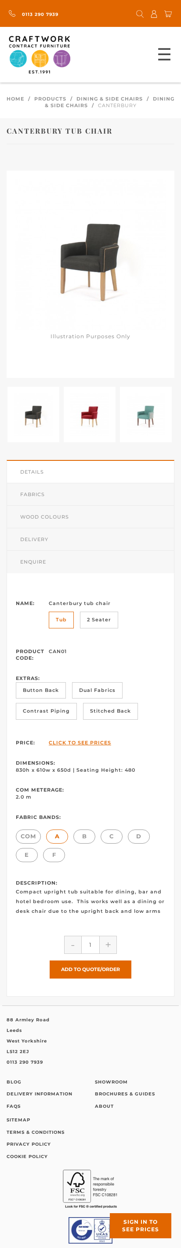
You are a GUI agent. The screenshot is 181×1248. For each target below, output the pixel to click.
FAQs (14, 1106)
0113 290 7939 (39, 14)
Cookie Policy (27, 1156)
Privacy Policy (29, 1144)
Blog (14, 1082)
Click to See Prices (80, 743)
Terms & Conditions (36, 1132)
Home (15, 99)
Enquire (33, 562)
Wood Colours (44, 517)
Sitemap (18, 1120)
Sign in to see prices (140, 1225)
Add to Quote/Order (90, 969)
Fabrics (32, 494)
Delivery (34, 539)
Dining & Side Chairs (109, 99)
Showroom (111, 1082)
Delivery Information (39, 1094)
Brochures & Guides (125, 1094)
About (104, 1106)
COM (28, 836)
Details (32, 472)
